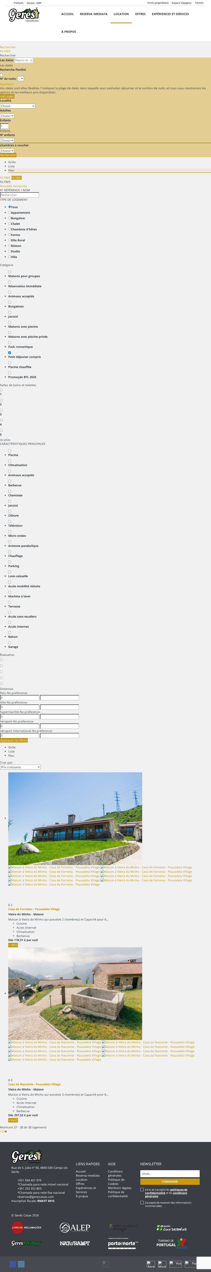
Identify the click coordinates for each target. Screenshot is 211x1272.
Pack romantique (20, 347)
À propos (68, 32)
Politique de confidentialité (118, 1194)
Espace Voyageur (182, 3)
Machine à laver (19, 596)
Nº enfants (7, 135)
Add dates (7, 96)
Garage (13, 647)
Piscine (13, 455)
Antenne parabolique (23, 546)
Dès (10, 940)
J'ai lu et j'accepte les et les (166, 1193)
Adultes (5, 110)
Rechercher (8, 47)
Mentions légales (119, 1188)
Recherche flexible (13, 70)
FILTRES (5, 51)
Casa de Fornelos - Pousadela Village (34, 909)
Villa (14, 257)
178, (20, 940)
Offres (140, 14)
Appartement (20, 213)
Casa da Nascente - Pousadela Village (34, 1084)
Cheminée (15, 495)
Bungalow (18, 218)
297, (20, 1115)
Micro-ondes (17, 536)
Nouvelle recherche (13, 186)
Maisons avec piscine (23, 326)
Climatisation (17, 465)
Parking (13, 566)
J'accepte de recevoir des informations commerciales (168, 1204)
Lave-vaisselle (18, 576)
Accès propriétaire (158, 3)
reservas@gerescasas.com (36, 1197)
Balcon (13, 637)
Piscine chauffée (19, 367)
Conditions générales (115, 1173)
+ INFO (13, 945)
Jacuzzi (13, 316)
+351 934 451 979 (29, 1180)
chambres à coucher (14, 145)
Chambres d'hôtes (24, 229)
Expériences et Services (170, 14)
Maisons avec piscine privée (28, 337)
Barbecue (14, 485)
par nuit (32, 940)
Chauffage (15, 556)
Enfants (5, 120)
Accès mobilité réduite (24, 586)
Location (121, 14)
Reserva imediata (94, 14)
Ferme (15, 235)
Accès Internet (18, 626)
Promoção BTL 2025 (22, 377)
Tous (14, 207)
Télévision (15, 526)
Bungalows (16, 306)
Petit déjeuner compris (24, 357)
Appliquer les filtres (13, 740)
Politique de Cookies (116, 1182)
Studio (15, 251)
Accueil (67, 14)
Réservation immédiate (24, 286)
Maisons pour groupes (24, 276)
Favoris (199, 3)
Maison (16, 246)
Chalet (15, 224)
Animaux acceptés (21, 296)
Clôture (13, 515)
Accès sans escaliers (22, 616)
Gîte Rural (18, 240)
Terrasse (14, 606)
